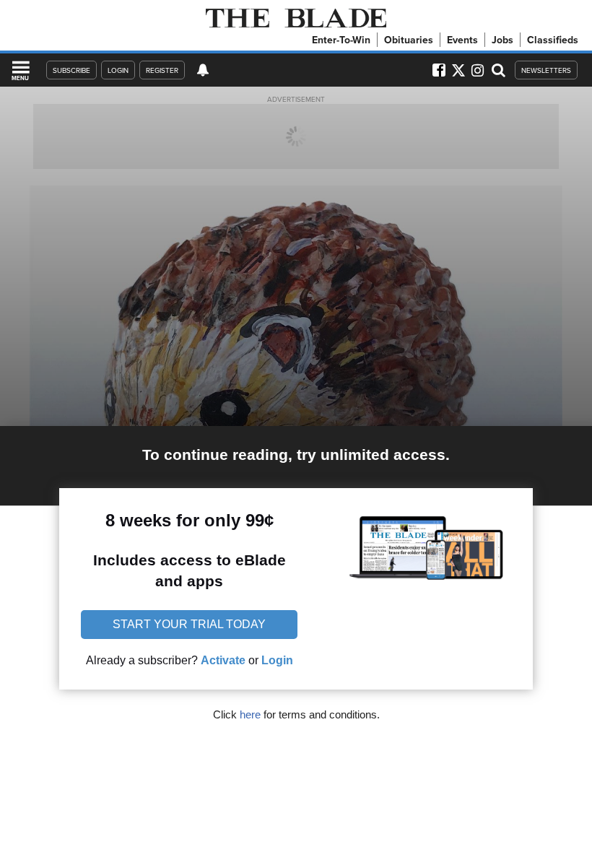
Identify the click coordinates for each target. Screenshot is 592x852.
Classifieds (552, 39)
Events (462, 39)
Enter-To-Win (341, 39)
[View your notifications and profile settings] (202, 70)
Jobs (502, 39)
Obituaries (408, 39)
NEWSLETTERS (546, 70)
